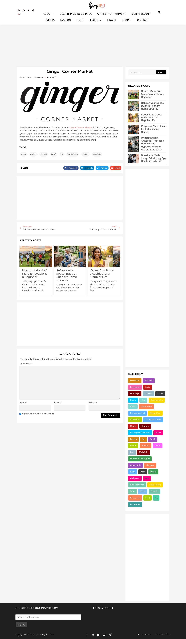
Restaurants (135, 498)
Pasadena (97, 154)
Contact (143, 20)
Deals (142, 472)
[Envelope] (104, 635)
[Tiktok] (33, 10)
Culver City (135, 420)
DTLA (142, 491)
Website (93, 403)
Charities (145, 426)
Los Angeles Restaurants (140, 433)
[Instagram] (24, 10)
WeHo (132, 407)
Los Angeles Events (153, 420)
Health (94, 20)
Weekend (149, 381)
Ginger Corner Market (80, 127)
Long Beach (135, 387)
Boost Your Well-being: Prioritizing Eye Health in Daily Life (153, 158)
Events (50, 20)
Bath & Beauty (141, 13)
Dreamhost (49, 635)
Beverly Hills (135, 465)
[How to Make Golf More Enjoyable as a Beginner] (133, 94)
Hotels (158, 433)
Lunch (152, 439)
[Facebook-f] (87, 635)
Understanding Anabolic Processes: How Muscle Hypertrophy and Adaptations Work (152, 143)
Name (23, 403)
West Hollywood (137, 485)
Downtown (134, 381)
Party (147, 387)
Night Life (143, 452)
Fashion (65, 20)
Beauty (133, 400)
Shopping (150, 465)
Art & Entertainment (111, 13)
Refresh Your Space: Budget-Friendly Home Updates (66, 275)
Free (143, 400)
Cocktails (154, 491)
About (47, 13)
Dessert (43, 154)
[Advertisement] (93, 45)
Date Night (134, 394)
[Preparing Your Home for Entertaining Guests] (133, 129)
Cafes (23, 154)
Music (132, 472)
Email (58, 403)
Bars (132, 452)
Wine (132, 491)
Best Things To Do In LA (76, 13)
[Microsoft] (28, 10)
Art (143, 439)
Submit (160, 72)
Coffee (33, 154)
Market (85, 154)
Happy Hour (155, 413)
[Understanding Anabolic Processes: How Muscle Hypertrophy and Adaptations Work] (133, 144)
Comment (25, 364)
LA (61, 154)
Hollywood (135, 478)
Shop (125, 20)
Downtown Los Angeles (140, 459)
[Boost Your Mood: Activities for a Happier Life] (133, 118)
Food (79, 20)
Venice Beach (146, 407)
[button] (159, 12)
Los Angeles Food (137, 413)
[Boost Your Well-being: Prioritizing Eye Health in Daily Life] (133, 158)
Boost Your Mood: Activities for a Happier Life (102, 273)
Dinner (153, 472)
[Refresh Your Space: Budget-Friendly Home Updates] (133, 106)
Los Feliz (148, 394)
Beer (147, 478)
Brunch (133, 446)
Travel (111, 20)
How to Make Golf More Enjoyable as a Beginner (34, 273)
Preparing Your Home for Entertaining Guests (153, 129)
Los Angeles (72, 154)
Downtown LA (157, 400)
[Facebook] (19, 10)
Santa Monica (155, 485)
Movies (133, 426)
